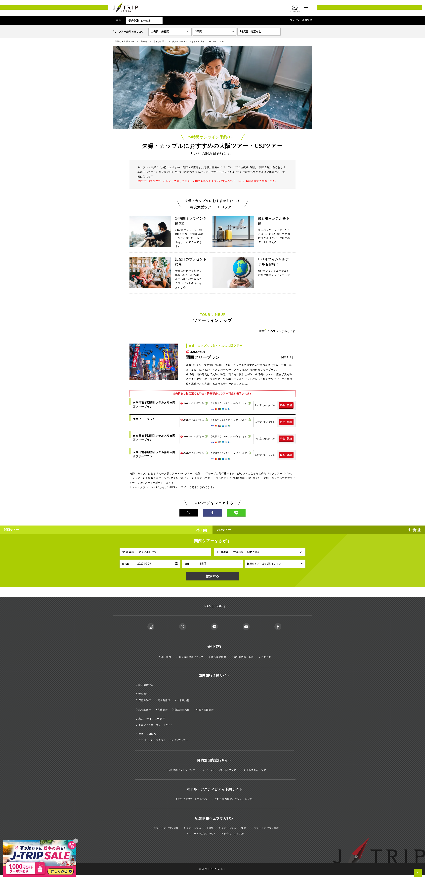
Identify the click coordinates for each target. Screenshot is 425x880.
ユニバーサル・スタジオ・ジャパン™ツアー (163, 740)
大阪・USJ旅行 (147, 734)
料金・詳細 (286, 405)
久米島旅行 (183, 700)
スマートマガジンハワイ (202, 833)
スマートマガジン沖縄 (166, 828)
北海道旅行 (144, 709)
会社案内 (166, 657)
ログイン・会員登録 (301, 20)
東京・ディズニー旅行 (151, 718)
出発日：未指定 (160, 31)
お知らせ (266, 657)
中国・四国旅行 (205, 709)
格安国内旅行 (145, 685)
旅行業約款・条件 (244, 657)
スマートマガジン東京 (233, 828)
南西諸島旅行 (181, 709)
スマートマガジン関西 (266, 828)
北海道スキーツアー (257, 770)
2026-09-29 (144, 563)
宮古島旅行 (164, 700)
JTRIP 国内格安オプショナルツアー (234, 799)
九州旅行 (163, 709)
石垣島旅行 (144, 700)
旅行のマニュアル (234, 833)
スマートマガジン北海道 (200, 828)
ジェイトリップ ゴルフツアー (222, 770)
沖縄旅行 (143, 694)
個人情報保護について (191, 657)
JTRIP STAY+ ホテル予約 (192, 799)
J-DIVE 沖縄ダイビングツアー (181, 770)
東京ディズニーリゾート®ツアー (156, 725)
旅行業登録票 (218, 657)
